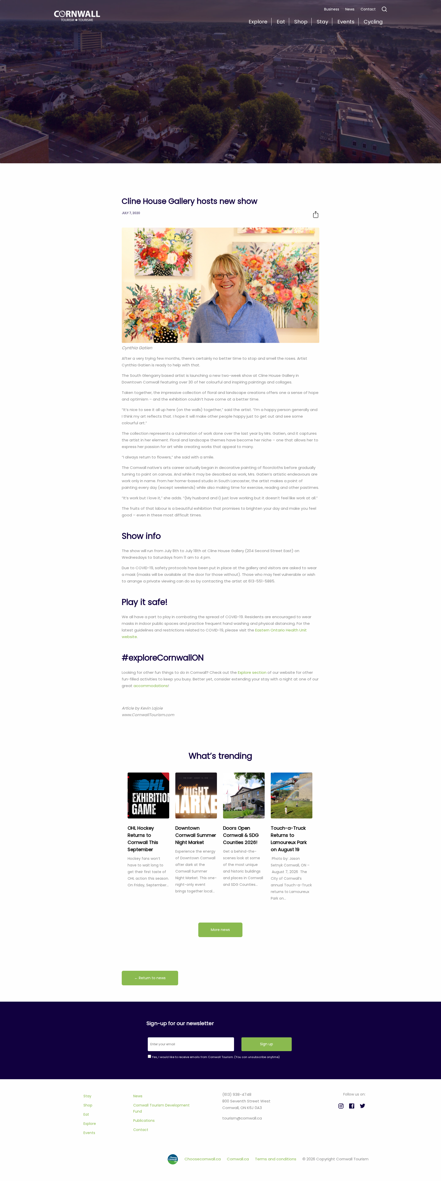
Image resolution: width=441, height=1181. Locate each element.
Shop (87, 1105)
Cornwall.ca (238, 1159)
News (349, 9)
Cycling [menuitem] (373, 21)
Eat (86, 1114)
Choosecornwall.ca (203, 1159)
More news (220, 929)
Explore (89, 1123)
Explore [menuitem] (258, 21)
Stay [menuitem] (322, 21)
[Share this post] (315, 214)
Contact (368, 9)
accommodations (150, 685)
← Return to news (150, 977)
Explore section (252, 672)
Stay (87, 1096)
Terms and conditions (276, 1159)
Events (89, 1132)
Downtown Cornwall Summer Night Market (195, 835)
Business (331, 9)
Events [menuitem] (345, 21)
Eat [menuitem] (281, 21)
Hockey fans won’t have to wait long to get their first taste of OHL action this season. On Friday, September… (148, 872)
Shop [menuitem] (301, 21)
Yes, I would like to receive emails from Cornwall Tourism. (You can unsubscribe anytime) (215, 1057)
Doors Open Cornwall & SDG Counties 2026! (241, 835)
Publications (144, 1120)
